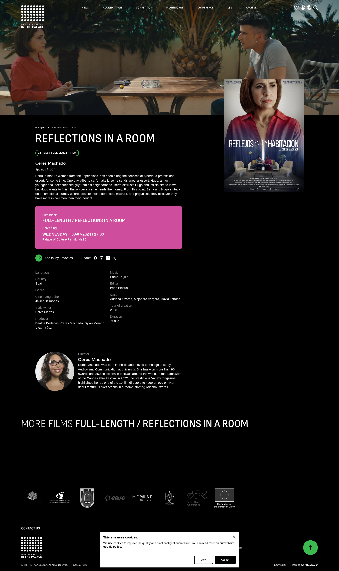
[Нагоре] (310, 547)
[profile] (303, 7)
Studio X (311, 565)
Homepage (41, 127)
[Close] (234, 537)
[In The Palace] (32, 16)
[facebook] (95, 258)
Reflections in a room (65, 127)
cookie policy (112, 546)
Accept (225, 559)
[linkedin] (108, 258)
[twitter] (114, 258)
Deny (204, 559)
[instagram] (102, 258)
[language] (309, 7)
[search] (315, 7)
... (50, 127)
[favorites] (296, 7)
